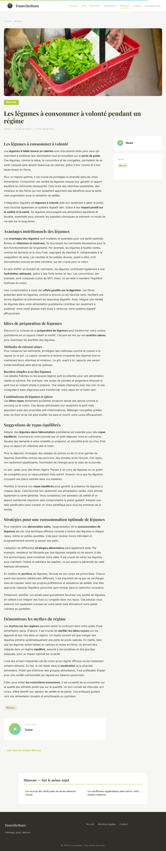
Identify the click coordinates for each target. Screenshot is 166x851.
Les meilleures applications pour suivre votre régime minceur (113, 793)
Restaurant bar (153, 5)
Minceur (124, 5)
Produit (137, 5)
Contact (124, 824)
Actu (83, 5)
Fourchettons (27, 5)
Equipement (110, 5)
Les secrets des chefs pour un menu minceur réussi (50, 793)
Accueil (73, 5)
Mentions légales (107, 824)
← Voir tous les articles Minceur (22, 750)
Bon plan (95, 5)
